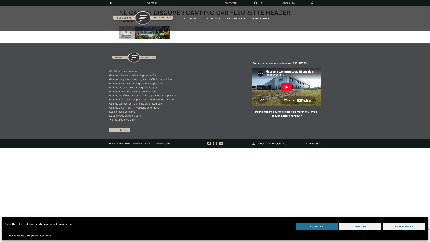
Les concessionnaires (122, 111)
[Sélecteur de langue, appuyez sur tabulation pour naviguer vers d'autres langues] (112, 3)
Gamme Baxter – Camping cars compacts (133, 91)
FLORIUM (211, 18)
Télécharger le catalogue (271, 143)
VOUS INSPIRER (260, 18)
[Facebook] (255, 2)
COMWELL (148, 144)
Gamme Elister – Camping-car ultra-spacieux (135, 83)
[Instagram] (261, 2)
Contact (152, 2)
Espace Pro (288, 2)
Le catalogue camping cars (125, 115)
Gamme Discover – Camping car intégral (133, 87)
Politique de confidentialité (38, 235)
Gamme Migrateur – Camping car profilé (133, 75)
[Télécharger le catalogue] (253, 143)
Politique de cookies (14, 235)
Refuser (360, 226)
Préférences (404, 226)
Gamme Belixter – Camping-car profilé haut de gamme (141, 99)
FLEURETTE (190, 18)
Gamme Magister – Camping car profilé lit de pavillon (140, 79)
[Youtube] (221, 143)
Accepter (316, 226)
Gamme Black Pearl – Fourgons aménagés (134, 107)
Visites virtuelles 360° (122, 119)
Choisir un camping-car (123, 71)
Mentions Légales (163, 144)
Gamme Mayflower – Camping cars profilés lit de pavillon (143, 95)
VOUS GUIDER (234, 18)
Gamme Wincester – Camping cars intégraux (135, 103)
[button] (312, 3)
